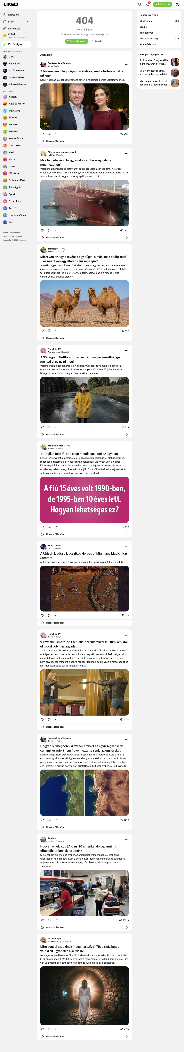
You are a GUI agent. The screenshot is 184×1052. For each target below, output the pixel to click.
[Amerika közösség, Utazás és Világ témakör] (43, 840)
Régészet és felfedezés (59, 63)
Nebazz (51, 252)
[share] (56, 134)
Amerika (52, 838)
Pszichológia (54, 938)
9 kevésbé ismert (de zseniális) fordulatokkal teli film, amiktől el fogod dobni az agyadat (84, 644)
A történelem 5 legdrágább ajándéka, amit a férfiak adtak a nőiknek (81, 74)
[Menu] (126, 64)
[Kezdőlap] (10, 4)
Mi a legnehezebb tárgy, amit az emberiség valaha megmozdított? (75, 162)
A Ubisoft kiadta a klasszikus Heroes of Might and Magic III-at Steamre (83, 556)
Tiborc (50, 637)
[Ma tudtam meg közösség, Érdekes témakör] (43, 447)
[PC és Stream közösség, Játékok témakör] (43, 547)
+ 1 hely (62, 249)
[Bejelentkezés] (178, 4)
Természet (53, 248)
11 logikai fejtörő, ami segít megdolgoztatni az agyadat (79, 454)
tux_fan (51, 841)
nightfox (51, 155)
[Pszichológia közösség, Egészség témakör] (43, 940)
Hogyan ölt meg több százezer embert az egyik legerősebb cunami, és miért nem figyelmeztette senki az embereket (81, 748)
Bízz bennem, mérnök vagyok (62, 152)
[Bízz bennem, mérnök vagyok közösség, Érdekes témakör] (43, 153)
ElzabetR (51, 448)
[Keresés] (140, 4)
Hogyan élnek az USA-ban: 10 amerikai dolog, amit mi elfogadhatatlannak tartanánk (78, 849)
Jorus (50, 66)
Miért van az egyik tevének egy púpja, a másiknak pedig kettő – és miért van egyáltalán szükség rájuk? (83, 259)
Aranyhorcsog (54, 352)
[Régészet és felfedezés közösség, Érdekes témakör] (43, 64)
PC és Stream (54, 545)
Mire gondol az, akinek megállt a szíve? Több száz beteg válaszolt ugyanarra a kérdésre (79, 949)
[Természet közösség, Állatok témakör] (43, 250)
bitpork (51, 548)
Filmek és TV (54, 349)
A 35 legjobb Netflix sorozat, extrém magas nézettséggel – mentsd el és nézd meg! (81, 359)
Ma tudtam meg (55, 445)
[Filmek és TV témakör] (43, 350)
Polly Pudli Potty (54, 941)
